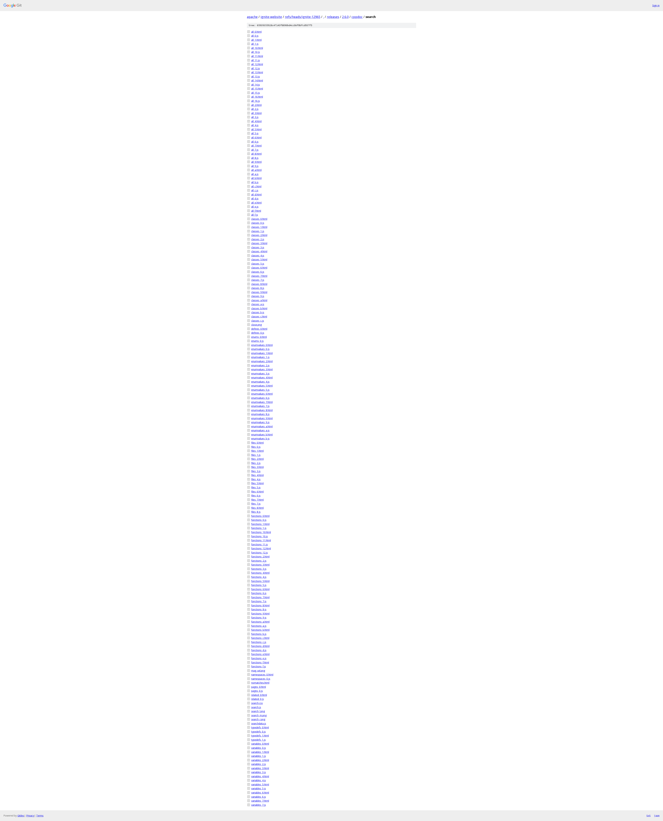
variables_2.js (258, 764)
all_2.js (254, 109)
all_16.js (255, 100)
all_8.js (254, 157)
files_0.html (257, 442)
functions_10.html (261, 532)
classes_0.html (259, 219)
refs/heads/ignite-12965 (302, 17)
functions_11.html (261, 540)
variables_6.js (258, 796)
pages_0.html (258, 686)
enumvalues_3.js (260, 373)
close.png (256, 324)
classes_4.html (259, 251)
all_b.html (256, 178)
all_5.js (254, 133)
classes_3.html (259, 243)
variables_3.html (260, 768)
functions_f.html (260, 662)
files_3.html (257, 467)
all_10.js (255, 52)
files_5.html (257, 483)
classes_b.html (259, 308)
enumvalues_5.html (262, 385)
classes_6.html (259, 267)
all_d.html (256, 194)
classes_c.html (259, 316)
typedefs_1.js (258, 739)
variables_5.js (258, 788)
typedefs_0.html (260, 727)
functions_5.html (260, 581)
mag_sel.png (258, 670)
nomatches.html (260, 682)
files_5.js (256, 487)
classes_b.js (257, 312)
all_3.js (254, 117)
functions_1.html (260, 524)
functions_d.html (260, 646)
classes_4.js (257, 255)
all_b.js (254, 182)
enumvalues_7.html (262, 402)
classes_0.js (257, 222)
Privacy (30, 815)
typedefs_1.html (260, 735)
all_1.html (256, 39)
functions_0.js (258, 520)
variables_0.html (260, 743)
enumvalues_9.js (260, 422)
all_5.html (256, 129)
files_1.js (256, 455)
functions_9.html (260, 613)
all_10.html (257, 48)
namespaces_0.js (260, 678)
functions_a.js (258, 625)
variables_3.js (258, 772)
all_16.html (257, 96)
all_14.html (257, 80)
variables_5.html (260, 784)
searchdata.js (258, 723)
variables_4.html (260, 776)
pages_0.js (257, 690)
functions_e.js (258, 658)
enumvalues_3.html (262, 369)
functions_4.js (258, 577)
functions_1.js (258, 528)
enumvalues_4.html (262, 377)
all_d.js (254, 198)
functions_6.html (260, 589)
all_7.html (256, 145)
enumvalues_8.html (262, 410)
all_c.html (256, 186)
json (657, 815)
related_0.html (259, 695)
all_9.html (256, 161)
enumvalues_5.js (260, 389)
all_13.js (255, 76)
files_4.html (257, 475)
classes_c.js (257, 320)
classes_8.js (257, 288)
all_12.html (257, 64)
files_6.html (257, 491)
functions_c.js (258, 642)
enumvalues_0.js (260, 349)
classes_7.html (259, 276)
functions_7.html (260, 597)
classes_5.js (257, 263)
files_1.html (257, 450)
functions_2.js (258, 560)
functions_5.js (258, 585)
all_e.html (256, 202)
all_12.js (255, 68)
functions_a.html (260, 621)
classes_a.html (259, 300)
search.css (257, 703)
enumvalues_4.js (260, 381)
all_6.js (254, 141)
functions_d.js (258, 650)
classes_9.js (257, 296)
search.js (256, 707)
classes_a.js (257, 304)
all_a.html (256, 170)
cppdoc (357, 17)
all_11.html (257, 56)
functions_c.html (260, 638)
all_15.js (255, 92)
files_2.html (257, 459)
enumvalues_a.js (260, 430)
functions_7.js (258, 601)
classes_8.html (259, 284)
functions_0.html (260, 516)
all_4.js (254, 125)
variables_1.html (260, 752)
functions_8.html (260, 605)
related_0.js (257, 699)
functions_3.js (258, 568)
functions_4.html (260, 572)
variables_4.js (258, 780)
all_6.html (256, 137)
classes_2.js (257, 239)
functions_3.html (260, 564)
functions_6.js (258, 593)
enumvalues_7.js (260, 406)
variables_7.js (258, 804)
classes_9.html (259, 292)
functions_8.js (258, 609)
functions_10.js (259, 536)
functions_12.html (261, 548)
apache (252, 17)
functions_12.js (259, 552)
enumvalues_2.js (260, 365)
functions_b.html (260, 629)
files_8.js (256, 511)
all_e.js (254, 206)
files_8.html (257, 507)
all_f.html (256, 210)
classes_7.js (257, 280)
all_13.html (257, 72)
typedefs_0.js (258, 731)
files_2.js (256, 463)
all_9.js (254, 166)
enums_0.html (259, 337)
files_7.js (256, 503)
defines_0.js (257, 332)
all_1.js (254, 43)
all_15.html (257, 88)
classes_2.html (259, 235)
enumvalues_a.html (262, 426)
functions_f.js (258, 666)
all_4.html (256, 121)
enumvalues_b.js (260, 438)
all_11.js (255, 60)
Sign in (656, 5)
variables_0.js (258, 747)
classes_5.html (259, 259)
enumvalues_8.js (260, 414)
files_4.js (256, 479)
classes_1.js (257, 231)
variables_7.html (260, 800)
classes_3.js (257, 247)
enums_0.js (257, 341)
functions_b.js (258, 634)
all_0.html (256, 31)
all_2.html (256, 105)
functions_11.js (259, 544)
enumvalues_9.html (262, 418)
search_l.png (258, 711)
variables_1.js (258, 756)
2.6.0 (345, 17)
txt (648, 815)
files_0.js (256, 446)
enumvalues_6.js (260, 398)
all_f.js (254, 214)
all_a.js (254, 174)
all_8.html (256, 153)
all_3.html (256, 113)
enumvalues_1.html (262, 353)
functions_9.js (258, 617)
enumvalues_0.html (262, 345)
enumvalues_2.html (262, 361)
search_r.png (258, 719)
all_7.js (254, 149)
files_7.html (257, 499)
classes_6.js (257, 271)
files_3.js (256, 471)
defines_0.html (259, 328)
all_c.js (254, 190)
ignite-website (271, 17)
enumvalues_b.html (262, 434)
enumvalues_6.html (262, 393)
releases (333, 17)
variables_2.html (260, 760)
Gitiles (20, 815)
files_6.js (256, 495)
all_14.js (255, 84)
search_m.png (259, 715)
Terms (40, 815)
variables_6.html (260, 792)
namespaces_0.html (262, 674)
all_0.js (254, 35)
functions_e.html (260, 654)
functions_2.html (260, 556)
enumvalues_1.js (260, 357)
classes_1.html (259, 227)
